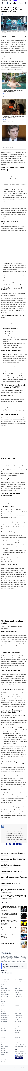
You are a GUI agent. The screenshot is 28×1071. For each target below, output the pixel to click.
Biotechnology (18, 981)
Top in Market (18, 1021)
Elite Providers (18, 1030)
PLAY (4, 999)
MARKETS (17, 1005)
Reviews (16, 1025)
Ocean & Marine (4, 1017)
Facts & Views (4, 1052)
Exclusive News (4, 982)
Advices (3, 1039)
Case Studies (4, 1042)
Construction (17, 984)
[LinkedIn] (2, 973)
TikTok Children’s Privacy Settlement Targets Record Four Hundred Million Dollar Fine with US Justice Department (10, 915)
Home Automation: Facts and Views (9, 927)
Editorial (3, 1048)
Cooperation (4, 1023)
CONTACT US (18, 1049)
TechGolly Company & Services (6, 0)
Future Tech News (5, 994)
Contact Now (18, 1057)
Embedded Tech (18, 986)
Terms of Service (20, 1067)
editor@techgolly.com (19, 1051)
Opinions (3, 1037)
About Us (6, 1067)
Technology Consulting (20, 1044)
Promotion (17, 1039)
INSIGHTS (3, 1035)
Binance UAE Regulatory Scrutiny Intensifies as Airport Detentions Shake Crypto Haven (10, 922)
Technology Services (19, 1041)
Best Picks (17, 1023)
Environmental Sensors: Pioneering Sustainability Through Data (9, 942)
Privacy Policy (12, 1067)
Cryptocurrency (18, 1011)
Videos (2, 1003)
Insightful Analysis (5, 1056)
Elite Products (18, 1028)
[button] (25, 36)
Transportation (18, 998)
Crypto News (4, 988)
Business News (4, 981)
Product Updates (18, 1026)
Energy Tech (17, 988)
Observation (4, 1059)
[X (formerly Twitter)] (8, 973)
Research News (4, 996)
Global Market (18, 1013)
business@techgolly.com (20, 1053)
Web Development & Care (20, 1046)
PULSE (16, 977)
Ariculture (17, 992)
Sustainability (4, 1021)
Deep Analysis (4, 1044)
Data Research (18, 1042)
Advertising (17, 1037)
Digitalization (4, 1009)
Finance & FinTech (19, 990)
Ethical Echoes (4, 1046)
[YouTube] (5, 973)
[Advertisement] (14, 247)
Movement (17, 1019)
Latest (5, 849)
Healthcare (3, 1013)
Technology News (5, 979)
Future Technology (5, 1011)
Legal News (3, 992)
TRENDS (3, 1005)
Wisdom (3, 1061)
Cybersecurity (4, 1007)
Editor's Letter (4, 1041)
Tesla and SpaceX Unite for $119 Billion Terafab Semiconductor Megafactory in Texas (10, 907)
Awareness (3, 1026)
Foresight (3, 1054)
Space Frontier (4, 1019)
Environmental (18, 994)
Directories (17, 1032)
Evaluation (3, 1030)
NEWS (2, 977)
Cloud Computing (18, 982)
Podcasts (3, 1001)
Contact (15, 0)
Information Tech (18, 996)
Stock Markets (4, 984)
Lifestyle (3, 1028)
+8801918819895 (19, 1055)
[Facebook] (11, 973)
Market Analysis (18, 1015)
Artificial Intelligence (19, 979)
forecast (3, 1050)
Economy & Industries (6, 1025)
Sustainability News (5, 990)
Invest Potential (18, 1017)
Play (21, 3)
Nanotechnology (5, 1015)
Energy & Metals (4, 986)
